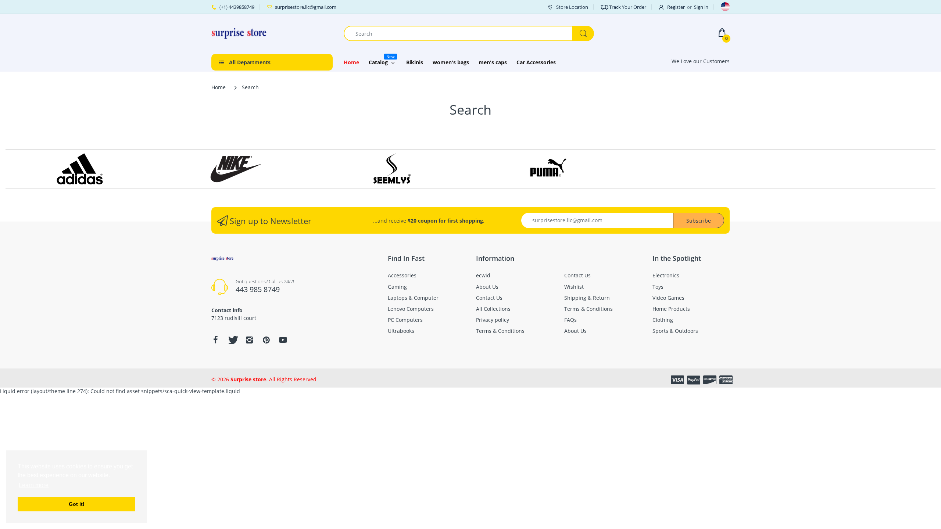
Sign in (701, 7)
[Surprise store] (238, 32)
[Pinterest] (266, 340)
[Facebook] (215, 340)
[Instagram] (249, 340)
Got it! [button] (77, 504)
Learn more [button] (34, 485)
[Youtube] (283, 340)
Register (676, 7)
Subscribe (698, 220)
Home (218, 87)
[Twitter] (232, 340)
